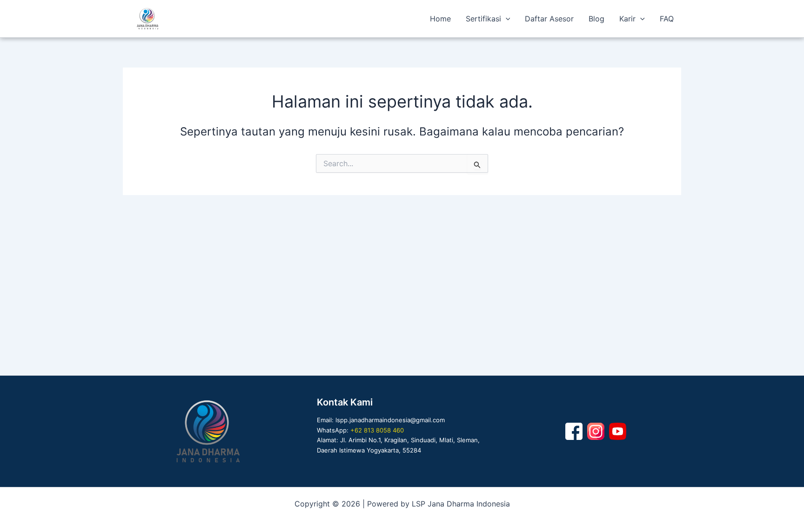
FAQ (667, 18)
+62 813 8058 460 (377, 430)
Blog (596, 18)
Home (440, 18)
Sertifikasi (483, 18)
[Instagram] (595, 431)
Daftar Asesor (549, 18)
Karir (627, 18)
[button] (505, 18)
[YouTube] (617, 431)
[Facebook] (574, 431)
